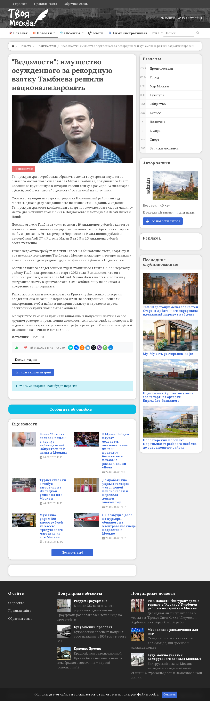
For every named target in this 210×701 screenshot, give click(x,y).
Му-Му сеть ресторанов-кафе (168, 354)
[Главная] (13, 46)
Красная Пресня (87, 648)
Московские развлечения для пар (173, 631)
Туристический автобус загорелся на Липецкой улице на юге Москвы (53, 489)
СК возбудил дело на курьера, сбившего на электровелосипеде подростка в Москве (119, 524)
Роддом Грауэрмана (90, 601)
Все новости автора (164, 221)
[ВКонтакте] (76, 347)
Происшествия (23, 169)
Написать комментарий (32, 372)
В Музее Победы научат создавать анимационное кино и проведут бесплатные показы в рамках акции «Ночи (115, 450)
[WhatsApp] (105, 347)
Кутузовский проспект (93, 627)
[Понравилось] (16, 348)
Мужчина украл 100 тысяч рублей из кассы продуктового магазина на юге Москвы (51, 526)
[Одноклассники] (82, 347)
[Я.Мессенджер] (70, 347)
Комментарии (26, 360)
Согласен (169, 694)
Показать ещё (72, 552)
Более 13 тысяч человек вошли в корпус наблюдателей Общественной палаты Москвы (53, 443)
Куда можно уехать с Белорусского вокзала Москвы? (174, 657)
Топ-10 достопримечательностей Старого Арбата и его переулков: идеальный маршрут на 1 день (170, 310)
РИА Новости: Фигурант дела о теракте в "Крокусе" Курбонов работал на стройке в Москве (173, 604)
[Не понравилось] (25, 348)
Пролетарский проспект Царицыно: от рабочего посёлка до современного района (170, 443)
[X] (93, 347)
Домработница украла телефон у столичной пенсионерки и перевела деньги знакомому (115, 491)
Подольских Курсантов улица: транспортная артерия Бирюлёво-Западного (168, 397)
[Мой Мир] (110, 347)
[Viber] (99, 347)
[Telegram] (87, 347)
